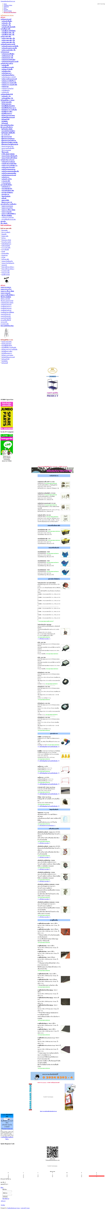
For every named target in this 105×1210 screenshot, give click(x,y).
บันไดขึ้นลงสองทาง (7, 113)
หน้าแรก (3, 1201)
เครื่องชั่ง (4, 198)
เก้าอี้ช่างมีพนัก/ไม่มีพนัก (8, 154)
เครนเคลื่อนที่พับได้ (6, 320)
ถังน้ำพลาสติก (5, 259)
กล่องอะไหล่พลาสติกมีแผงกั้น (9, 156)
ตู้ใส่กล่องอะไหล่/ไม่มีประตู (9, 140)
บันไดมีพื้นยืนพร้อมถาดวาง (9, 107)
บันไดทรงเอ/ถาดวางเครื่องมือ (9, 349)
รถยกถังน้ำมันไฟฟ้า (6, 318)
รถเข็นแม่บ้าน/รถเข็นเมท (8, 161)
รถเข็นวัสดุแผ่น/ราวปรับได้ (9, 77)
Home (5, 4)
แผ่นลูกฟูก (4, 265)
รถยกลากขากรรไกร (6, 289)
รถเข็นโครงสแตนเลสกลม (8, 169)
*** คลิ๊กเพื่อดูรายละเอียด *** (44, 638)
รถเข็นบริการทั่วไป (7, 179)
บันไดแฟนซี (5, 123)
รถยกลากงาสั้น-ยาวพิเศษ (7, 291)
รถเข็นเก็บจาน (5, 177)
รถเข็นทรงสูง (5, 86)
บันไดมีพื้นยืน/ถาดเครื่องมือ (9, 347)
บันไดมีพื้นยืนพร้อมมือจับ (8, 106)
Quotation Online (8, 5)
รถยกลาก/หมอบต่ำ (7, 211)
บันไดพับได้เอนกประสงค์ (8, 357)
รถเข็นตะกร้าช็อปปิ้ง (7, 69)
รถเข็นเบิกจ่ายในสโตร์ (7, 88)
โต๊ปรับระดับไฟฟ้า (5, 298)
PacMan (3, 1205)
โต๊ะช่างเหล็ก (5, 152)
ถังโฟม (3, 257)
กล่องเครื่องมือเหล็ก (7, 188)
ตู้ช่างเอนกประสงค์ (7, 136)
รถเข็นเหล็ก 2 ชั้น (6, 23)
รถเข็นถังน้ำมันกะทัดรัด (7, 302)
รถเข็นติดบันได (6, 90)
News (5, 8)
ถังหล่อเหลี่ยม (5, 253)
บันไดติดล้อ (5, 121)
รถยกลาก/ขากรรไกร (7, 208)
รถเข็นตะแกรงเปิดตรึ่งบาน (9, 80)
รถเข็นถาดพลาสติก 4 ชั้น (8, 42)
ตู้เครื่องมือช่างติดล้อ (7, 129)
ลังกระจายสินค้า (6, 232)
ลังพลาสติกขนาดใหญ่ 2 (8, 269)
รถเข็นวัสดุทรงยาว (7, 73)
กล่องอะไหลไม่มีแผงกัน (8, 263)
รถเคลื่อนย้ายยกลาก (6, 306)
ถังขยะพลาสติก (6, 272)
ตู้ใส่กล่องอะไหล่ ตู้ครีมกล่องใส (10, 144)
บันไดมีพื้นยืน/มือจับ (7, 345)
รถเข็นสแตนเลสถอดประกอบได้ (10, 61)
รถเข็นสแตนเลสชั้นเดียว (8, 54)
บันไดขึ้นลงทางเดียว (7, 111)
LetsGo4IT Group (25, 1208)
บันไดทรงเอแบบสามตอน (8, 115)
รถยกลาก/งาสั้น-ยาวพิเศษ (8, 210)
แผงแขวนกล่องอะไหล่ (7, 146)
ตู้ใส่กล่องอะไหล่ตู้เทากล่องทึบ (10, 142)
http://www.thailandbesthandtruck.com (48, 1111)
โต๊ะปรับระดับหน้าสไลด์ (7, 300)
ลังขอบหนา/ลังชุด (6, 240)
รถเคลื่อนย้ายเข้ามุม (6, 310)
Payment (6, 9)
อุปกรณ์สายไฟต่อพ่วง (7, 192)
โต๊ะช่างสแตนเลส (6, 150)
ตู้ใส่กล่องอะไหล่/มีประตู (8, 138)
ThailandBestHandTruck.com (8, 1)
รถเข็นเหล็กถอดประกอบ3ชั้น (9, 48)
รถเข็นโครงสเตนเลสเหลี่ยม (9, 173)
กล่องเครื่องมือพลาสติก (8, 190)
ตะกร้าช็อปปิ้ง (5, 249)
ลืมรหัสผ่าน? (6, 1198)
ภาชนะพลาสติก (6, 181)
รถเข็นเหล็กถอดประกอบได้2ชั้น (10, 46)
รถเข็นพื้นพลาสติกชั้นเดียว (9, 30)
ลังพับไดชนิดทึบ (6, 245)
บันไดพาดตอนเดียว (7, 102)
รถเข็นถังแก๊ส (5, 92)
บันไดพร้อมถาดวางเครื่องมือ (9, 109)
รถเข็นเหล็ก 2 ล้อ (6, 96)
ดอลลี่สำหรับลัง (6, 274)
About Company (8, 10)
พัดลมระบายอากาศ (7, 202)
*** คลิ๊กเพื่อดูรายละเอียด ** (44, 843)
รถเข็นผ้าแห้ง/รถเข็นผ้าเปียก (9, 163)
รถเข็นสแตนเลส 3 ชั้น (7, 57)
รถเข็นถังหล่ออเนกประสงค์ (9, 175)
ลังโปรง (4, 238)
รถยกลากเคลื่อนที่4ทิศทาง (8, 295)
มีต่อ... (2, 1187)
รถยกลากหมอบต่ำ (5, 293)
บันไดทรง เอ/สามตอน (7, 355)
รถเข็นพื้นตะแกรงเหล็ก (8, 67)
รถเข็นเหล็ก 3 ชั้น (6, 25)
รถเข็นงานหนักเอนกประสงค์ (9, 79)
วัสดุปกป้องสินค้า (6, 196)
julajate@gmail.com (7, 1128)
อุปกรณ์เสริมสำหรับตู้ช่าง (8, 131)
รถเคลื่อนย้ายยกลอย (6, 308)
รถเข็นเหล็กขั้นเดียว (7, 21)
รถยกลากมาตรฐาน (6, 287)
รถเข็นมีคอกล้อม (6, 71)
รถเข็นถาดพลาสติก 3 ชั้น (8, 40)
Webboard (6, 6)
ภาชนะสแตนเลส (6, 183)
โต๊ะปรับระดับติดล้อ (7, 215)
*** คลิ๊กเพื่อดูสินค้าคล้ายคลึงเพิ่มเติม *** (48, 746)
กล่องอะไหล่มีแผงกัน (7, 261)
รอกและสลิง (4, 322)
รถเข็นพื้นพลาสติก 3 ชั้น (8, 34)
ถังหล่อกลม (5, 255)
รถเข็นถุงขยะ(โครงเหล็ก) (8, 167)
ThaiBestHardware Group (13, 1208)
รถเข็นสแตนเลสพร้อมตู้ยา (8, 59)
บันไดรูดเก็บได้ (5, 119)
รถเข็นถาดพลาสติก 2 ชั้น (8, 38)
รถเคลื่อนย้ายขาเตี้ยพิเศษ (7, 312)
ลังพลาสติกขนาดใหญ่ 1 (8, 267)
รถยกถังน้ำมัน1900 (6, 316)
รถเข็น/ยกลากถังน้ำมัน (8, 217)
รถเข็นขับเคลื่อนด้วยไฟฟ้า (8, 27)
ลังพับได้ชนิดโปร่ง (6, 243)
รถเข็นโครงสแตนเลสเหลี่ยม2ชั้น (10, 171)
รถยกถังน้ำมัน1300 (6, 314)
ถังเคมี (3, 251)
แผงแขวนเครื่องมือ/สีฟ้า (8, 148)
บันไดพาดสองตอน (6, 104)
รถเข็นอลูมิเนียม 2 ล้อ (7, 98)
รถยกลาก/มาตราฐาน (7, 206)
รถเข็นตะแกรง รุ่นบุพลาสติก (9, 82)
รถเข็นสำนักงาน (6, 186)
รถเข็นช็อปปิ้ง (5, 65)
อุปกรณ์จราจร (5, 194)
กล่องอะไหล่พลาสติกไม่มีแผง (9, 158)
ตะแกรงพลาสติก (6, 247)
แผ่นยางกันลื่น (5, 200)
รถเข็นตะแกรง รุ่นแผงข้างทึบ (9, 84)
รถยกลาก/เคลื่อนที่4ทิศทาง (9, 213)
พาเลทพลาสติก (6, 270)
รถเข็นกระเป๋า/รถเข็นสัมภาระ (9, 165)
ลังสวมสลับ (5, 230)
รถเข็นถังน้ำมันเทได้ (6, 304)
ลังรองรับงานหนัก (6, 242)
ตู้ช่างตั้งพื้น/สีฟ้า (6, 134)
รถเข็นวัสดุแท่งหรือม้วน (8, 75)
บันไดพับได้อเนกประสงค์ (8, 117)
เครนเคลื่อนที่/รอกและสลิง (9, 219)
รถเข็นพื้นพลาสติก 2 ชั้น (8, 32)
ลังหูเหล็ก (4, 234)
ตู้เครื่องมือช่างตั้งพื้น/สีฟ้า (8, 132)
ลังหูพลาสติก (5, 236)
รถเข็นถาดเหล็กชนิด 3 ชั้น (8, 50)
